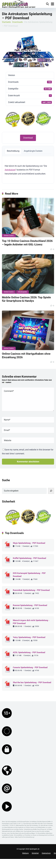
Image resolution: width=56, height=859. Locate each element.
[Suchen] (51, 491)
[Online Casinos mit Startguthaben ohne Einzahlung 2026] (28, 330)
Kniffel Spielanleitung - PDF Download (29, 558)
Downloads (17, 22)
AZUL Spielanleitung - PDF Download (29, 652)
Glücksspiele (22, 292)
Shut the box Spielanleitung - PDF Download (32, 682)
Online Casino (9, 235)
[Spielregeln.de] (18, 4)
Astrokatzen (10, 170)
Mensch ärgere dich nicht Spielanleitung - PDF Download (31, 622)
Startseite (6, 22)
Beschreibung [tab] (13, 151)
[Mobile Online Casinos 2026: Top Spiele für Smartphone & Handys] (28, 274)
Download (28, 138)
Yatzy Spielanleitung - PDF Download (29, 637)
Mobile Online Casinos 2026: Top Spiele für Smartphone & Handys (26, 299)
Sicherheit (35, 853)
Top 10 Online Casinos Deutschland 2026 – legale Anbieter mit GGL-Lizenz (27, 242)
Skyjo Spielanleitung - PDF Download (29, 543)
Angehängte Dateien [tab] (33, 151)
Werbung (25, 853)
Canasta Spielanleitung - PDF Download (30, 667)
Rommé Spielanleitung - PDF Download (30, 605)
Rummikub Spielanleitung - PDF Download (31, 590)
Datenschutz (46, 853)
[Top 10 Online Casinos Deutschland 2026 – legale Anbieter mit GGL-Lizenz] (28, 217)
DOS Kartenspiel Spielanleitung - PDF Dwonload (29, 574)
